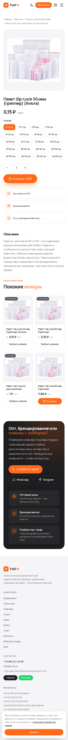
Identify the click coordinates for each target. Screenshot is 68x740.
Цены (6, 619)
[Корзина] (55, 5)
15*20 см (54, 141)
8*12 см (10, 134)
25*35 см (26, 156)
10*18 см (10, 141)
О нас (6, 630)
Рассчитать (43, 4)
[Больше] (25, 168)
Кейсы (6, 625)
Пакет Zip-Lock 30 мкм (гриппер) (50, 330)
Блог (5, 646)
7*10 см (49, 127)
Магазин (18, 19)
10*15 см (52, 134)
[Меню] (62, 5)
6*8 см (35, 127)
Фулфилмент (10, 598)
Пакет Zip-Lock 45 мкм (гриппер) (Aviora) (18, 330)
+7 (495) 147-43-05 (27, 469)
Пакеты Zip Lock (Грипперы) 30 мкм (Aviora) (26, 23)
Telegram (48, 479)
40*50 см (57, 156)
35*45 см (41, 156)
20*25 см (40, 148)
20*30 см (56, 148)
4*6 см (9, 127)
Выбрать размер (18, 344)
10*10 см (24, 134)
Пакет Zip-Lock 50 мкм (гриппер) (50, 387)
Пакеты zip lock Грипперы (38, 19)
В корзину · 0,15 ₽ (22, 178)
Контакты (8, 635)
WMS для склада (12, 641)
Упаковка (8, 608)
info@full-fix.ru (10, 666)
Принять (34, 732)
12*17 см (25, 141)
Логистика (8, 603)
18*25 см (25, 148)
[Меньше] (7, 168)
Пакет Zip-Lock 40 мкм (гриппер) (15, 387)
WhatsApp (23, 479)
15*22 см (10, 148)
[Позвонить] (32, 5)
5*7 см (22, 127)
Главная (7, 19)
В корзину (52, 401)
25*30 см (10, 156)
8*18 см (38, 134)
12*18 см (39, 141)
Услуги (6, 614)
